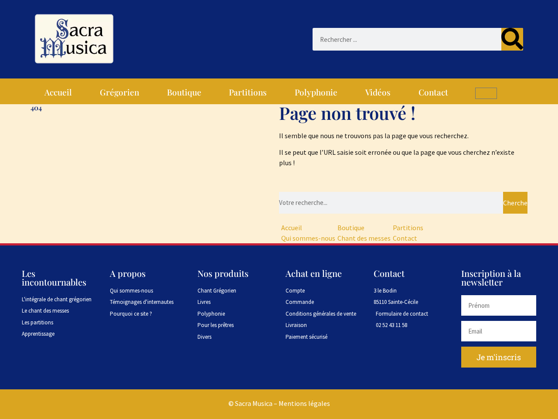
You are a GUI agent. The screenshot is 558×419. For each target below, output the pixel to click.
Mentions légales (304, 403)
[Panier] (486, 93)
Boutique (184, 92)
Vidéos (378, 92)
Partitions (248, 92)
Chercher (515, 202)
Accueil (58, 92)
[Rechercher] (512, 39)
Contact (433, 92)
